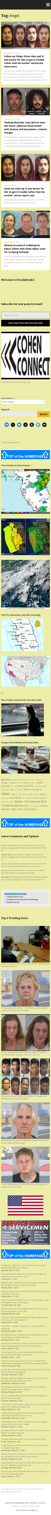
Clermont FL (39, 780)
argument (15, 780)
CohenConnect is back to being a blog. (16, 382)
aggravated (6, 779)
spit (23, 798)
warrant (5, 809)
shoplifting (4, 798)
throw (31, 806)
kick (14, 786)
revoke (30, 794)
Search (5, 409)
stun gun (29, 798)
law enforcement (41, 786)
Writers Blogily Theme (31, 1506)
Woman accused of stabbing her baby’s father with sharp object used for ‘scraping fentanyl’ (24, 249)
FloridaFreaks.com (21, 1503)
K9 (11, 786)
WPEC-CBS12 (17, 809)
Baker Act (23, 780)
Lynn (16, 790)
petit (20, 794)
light (12, 790)
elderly (25, 782)
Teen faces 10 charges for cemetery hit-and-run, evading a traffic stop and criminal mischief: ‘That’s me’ (24, 848)
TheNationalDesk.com (14, 805)
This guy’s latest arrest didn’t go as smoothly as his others (23, 1439)
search (42, 794)
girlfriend (5, 786)
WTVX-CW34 (30, 809)
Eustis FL (32, 783)
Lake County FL (25, 785)
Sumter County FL (40, 798)
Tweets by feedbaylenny (10, 442)
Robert (36, 794)
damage (4, 782)
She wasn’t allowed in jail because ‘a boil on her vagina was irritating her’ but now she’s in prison (23, 1097)
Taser (12, 802)
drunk (20, 783)
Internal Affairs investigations (27, 1510)
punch (25, 794)
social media (15, 797)
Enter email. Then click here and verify (25, 323)
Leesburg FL (5, 790)
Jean (3, 870)
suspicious (5, 802)
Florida (39, 782)
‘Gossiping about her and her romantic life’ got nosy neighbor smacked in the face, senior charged (24, 1009)
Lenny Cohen (6, 845)
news (5, 793)
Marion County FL (33, 789)
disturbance (13, 783)
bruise (32, 780)
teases (19, 801)
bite (28, 780)
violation (43, 805)
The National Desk (35, 801)
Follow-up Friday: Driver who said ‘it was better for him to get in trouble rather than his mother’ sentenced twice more (24, 61)
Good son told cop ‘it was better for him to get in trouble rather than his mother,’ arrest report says (24, 192)
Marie (21, 790)
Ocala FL (14, 794)
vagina (36, 806)
